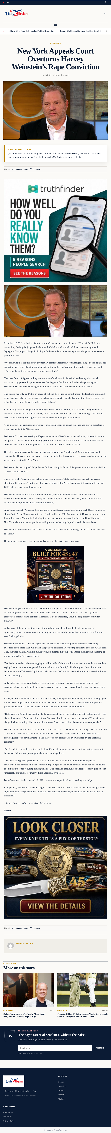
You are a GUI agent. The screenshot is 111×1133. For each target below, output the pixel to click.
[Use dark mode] (106, 2)
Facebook (18, 169)
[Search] (105, 13)
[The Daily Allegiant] (16, 13)
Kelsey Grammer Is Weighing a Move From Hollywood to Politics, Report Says (24, 1015)
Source (7, 810)
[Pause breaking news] (105, 31)
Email (26, 169)
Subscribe (99, 1048)
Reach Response (60, 1130)
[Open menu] (55, 25)
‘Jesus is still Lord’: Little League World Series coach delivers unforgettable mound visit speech (82, 1015)
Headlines (55, 43)
